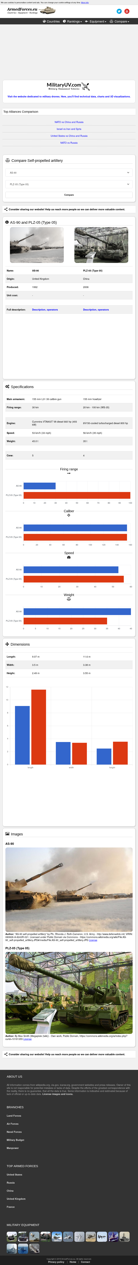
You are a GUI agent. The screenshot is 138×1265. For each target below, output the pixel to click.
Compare (69, 195)
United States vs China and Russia (69, 135)
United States (14, 1174)
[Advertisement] (69, 54)
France (11, 1206)
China (10, 1190)
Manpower (13, 1148)
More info (85, 2)
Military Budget (15, 1140)
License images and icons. (57, 1094)
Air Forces (13, 1123)
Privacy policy (56, 1261)
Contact (85, 1261)
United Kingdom (16, 1198)
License (93, 940)
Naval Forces (14, 1131)
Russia (11, 1182)
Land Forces (14, 1115)
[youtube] (126, 12)
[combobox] (69, 173)
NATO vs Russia (69, 142)
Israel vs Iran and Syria (69, 129)
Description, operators (45, 309)
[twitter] (119, 12)
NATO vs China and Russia (69, 122)
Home (73, 1261)
